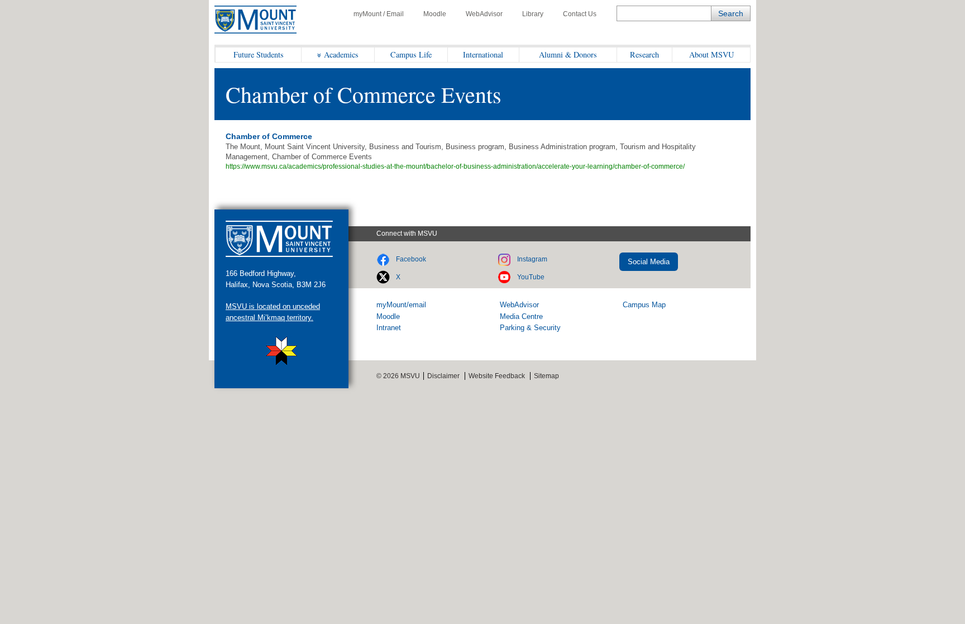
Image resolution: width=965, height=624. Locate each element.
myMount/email (401, 305)
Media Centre (521, 316)
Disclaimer (443, 376)
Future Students (258, 54)
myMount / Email (378, 14)
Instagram (532, 259)
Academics (341, 54)
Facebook (411, 259)
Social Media (649, 262)
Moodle (434, 14)
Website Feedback (497, 376)
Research (644, 54)
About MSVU (711, 54)
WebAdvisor (484, 14)
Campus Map (644, 305)
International (483, 54)
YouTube (530, 277)
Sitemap (546, 376)
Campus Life (411, 54)
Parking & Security (530, 327)
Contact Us (579, 14)
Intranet (388, 327)
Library (532, 14)
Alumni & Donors (568, 54)
